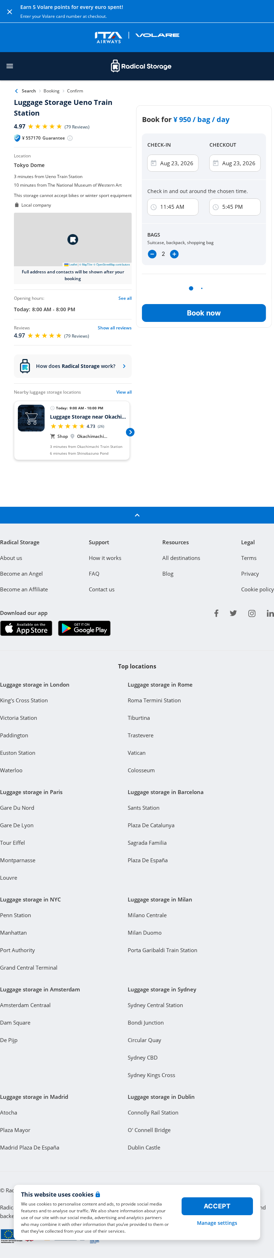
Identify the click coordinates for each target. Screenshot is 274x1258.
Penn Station (15, 915)
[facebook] (216, 612)
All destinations (181, 557)
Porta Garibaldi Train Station (162, 950)
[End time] (215, 207)
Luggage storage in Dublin (161, 1096)
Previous (13, 431)
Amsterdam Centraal (25, 1005)
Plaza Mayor (15, 1129)
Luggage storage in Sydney (162, 989)
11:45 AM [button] (172, 206)
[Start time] (153, 207)
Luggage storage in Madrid (34, 1096)
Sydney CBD (143, 1057)
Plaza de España (148, 860)
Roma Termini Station (154, 700)
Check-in (159, 144)
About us (11, 557)
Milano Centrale (147, 915)
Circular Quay (144, 1040)
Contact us (102, 589)
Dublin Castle (144, 1147)
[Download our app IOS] (26, 628)
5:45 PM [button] (232, 206)
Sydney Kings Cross (151, 1074)
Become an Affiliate (24, 589)
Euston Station (17, 752)
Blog (167, 573)
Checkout (222, 144)
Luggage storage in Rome (160, 684)
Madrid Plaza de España (29, 1147)
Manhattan (13, 932)
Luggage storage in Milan (160, 899)
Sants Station (143, 807)
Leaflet (72, 264)
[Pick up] (215, 163)
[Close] (9, 11)
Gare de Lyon (17, 825)
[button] (72, 239)
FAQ (94, 573)
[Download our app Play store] (84, 628)
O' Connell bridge (149, 1129)
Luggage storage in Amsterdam (40, 989)
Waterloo (11, 770)
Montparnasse (17, 860)
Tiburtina (139, 717)
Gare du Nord (17, 807)
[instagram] (251, 612)
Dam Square (15, 1022)
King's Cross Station (24, 700)
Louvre (8, 877)
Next (130, 431)
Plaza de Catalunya (151, 825)
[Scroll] (137, 515)
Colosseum (141, 770)
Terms (249, 557)
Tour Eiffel (12, 842)
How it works (105, 557)
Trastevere (140, 735)
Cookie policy (257, 589)
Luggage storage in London (35, 684)
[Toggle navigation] (9, 66)
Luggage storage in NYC (30, 899)
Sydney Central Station (155, 1005)
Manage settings (217, 1222)
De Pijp (8, 1040)
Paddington (14, 735)
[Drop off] (153, 163)
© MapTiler (86, 264)
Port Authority (17, 950)
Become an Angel (21, 573)
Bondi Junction (146, 1022)
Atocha (8, 1112)
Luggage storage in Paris (31, 791)
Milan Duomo (145, 932)
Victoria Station (18, 717)
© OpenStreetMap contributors (111, 264)
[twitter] (233, 612)
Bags (153, 234)
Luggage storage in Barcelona (166, 791)
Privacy (250, 573)
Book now (204, 313)
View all (124, 392)
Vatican (137, 752)
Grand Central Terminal (28, 967)
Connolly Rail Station (153, 1112)
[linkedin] (270, 612)
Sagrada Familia (147, 842)
